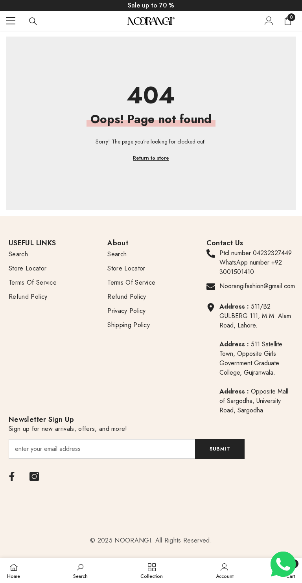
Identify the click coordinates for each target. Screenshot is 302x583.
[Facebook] (12, 476)
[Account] (269, 21)
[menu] (10, 21)
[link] (80, 570)
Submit (220, 448)
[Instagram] (34, 476)
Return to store (151, 158)
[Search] (33, 21)
